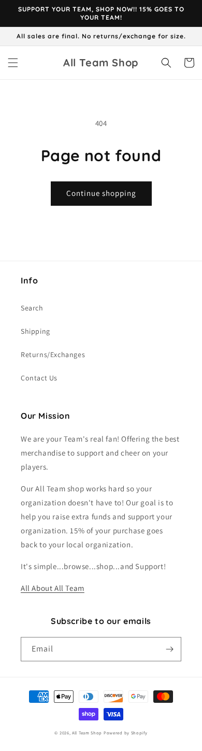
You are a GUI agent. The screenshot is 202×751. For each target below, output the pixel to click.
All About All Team (52, 588)
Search (32, 308)
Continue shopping (101, 193)
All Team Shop (88, 732)
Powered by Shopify (126, 732)
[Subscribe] (169, 649)
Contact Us (39, 377)
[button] (13, 62)
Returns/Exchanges (53, 354)
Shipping (35, 331)
